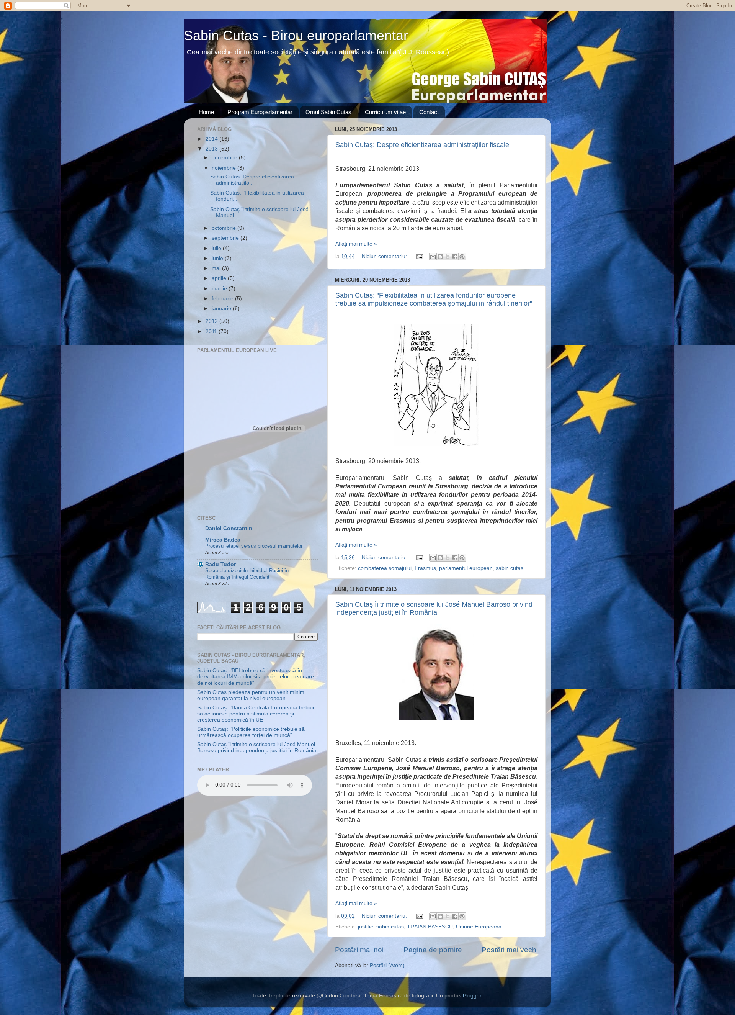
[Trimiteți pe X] (447, 256)
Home (206, 112)
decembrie (225, 157)
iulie (217, 248)
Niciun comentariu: (385, 256)
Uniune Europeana (478, 927)
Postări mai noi (359, 950)
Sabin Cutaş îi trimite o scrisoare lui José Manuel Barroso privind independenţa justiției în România (433, 608)
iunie (218, 258)
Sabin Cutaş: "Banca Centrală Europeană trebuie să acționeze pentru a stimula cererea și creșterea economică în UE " (256, 714)
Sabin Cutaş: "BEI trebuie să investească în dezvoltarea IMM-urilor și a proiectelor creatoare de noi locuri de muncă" (255, 677)
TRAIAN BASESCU (430, 927)
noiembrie (224, 168)
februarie (223, 298)
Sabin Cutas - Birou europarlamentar (296, 35)
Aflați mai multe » (356, 244)
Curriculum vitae (385, 112)
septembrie (226, 238)
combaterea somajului (385, 568)
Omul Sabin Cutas (328, 112)
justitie (365, 927)
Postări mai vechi (510, 950)
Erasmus (425, 568)
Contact (429, 112)
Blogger (472, 996)
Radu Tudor (220, 564)
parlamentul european (466, 568)
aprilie (220, 278)
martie (220, 288)
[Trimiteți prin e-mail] (433, 256)
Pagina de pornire (432, 950)
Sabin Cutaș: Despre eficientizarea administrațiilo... (252, 180)
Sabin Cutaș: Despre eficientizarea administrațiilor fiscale (422, 145)
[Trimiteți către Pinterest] (462, 256)
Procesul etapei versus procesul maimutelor (253, 546)
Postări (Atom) (387, 965)
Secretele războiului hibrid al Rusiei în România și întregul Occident (247, 574)
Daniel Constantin (228, 528)
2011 (212, 331)
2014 (212, 139)
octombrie (224, 228)
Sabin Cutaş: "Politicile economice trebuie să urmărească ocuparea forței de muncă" (251, 732)
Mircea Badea (222, 540)
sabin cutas (509, 568)
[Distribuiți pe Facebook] (455, 256)
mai (217, 268)
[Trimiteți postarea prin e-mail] (419, 256)
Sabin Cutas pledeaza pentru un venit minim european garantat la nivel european (250, 695)
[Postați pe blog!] (440, 256)
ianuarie (222, 308)
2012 (212, 321)
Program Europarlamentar (259, 112)
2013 (212, 149)
